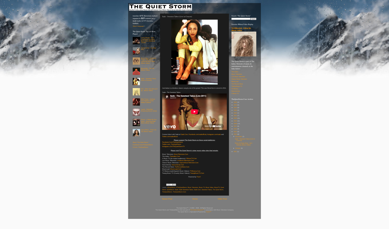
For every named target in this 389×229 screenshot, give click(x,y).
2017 (235, 126)
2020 (235, 118)
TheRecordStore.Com (182, 167)
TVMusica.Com (195, 171)
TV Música (234, 89)
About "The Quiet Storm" (141, 142)
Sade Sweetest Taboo (186, 189)
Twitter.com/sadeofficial (170, 136)
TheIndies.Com (175, 156)
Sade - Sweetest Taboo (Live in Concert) (148, 79)
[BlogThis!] (169, 185)
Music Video (209, 187)
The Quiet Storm (218, 189)
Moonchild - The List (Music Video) (147, 69)
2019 (235, 121)
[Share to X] (171, 185)
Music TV (202, 187)
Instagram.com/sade (214, 134)
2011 (235, 151)
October (238, 148)
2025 (235, 105)
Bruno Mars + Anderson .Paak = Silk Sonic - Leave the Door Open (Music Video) (148, 60)
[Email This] (167, 185)
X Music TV (235, 93)
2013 (235, 134)
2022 (235, 113)
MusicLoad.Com (175, 169)
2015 (235, 129)
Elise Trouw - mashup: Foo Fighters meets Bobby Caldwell (148, 100)
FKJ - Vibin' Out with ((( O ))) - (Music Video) (149, 89)
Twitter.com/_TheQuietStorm (171, 144)
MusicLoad (234, 81)
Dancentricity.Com (178, 165)
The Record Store (237, 84)
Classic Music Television (239, 79)
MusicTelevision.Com (181, 154)
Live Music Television (238, 76)
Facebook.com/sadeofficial (197, 134)
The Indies (234, 72)
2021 (235, 115)
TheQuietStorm (167, 192)
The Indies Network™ (197, 210)
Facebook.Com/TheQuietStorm (172, 142)
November (238, 136)
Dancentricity (235, 91)
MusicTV (217, 187)
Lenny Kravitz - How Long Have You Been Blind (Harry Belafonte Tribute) (148, 40)
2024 (235, 107)
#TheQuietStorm (181, 187)
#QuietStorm (171, 187)
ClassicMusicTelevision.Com (188, 162)
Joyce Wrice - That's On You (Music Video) (148, 130)
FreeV (199, 177)
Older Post (222, 199)
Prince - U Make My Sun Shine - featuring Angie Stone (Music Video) (149, 121)
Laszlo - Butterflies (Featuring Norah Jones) (149, 110)
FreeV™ (208, 212)
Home (195, 199)
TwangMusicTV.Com (197, 173)
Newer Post (167, 199)
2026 (235, 102)
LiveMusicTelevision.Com (185, 160)
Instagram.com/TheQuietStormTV (173, 146)
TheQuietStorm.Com (179, 192)
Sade (176, 189)
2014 (235, 131)
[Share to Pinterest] (175, 185)
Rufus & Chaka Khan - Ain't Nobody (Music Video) (243, 144)
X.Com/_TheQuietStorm (140, 147)
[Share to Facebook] (173, 185)
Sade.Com (184, 134)
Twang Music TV (236, 86)
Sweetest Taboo (207, 189)
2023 (235, 110)
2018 (235, 123)
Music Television (193, 187)
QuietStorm (170, 189)
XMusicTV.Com (191, 158)
